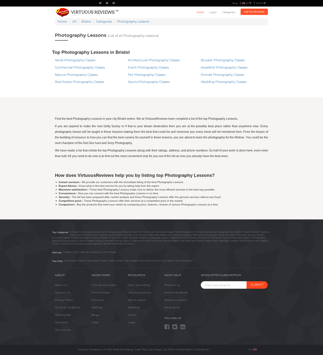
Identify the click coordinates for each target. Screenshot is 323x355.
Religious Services (104, 240)
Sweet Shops (211, 240)
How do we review (103, 285)
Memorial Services (246, 235)
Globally (67, 252)
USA (75, 252)
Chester (103, 260)
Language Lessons (159, 237)
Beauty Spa (178, 240)
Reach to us (172, 285)
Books (200, 240)
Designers (223, 232)
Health (238, 232)
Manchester (131, 260)
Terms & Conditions (67, 307)
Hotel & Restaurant (184, 232)
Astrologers (84, 237)
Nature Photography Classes (76, 75)
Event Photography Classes (148, 67)
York (177, 260)
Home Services (175, 235)
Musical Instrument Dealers (253, 240)
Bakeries (98, 243)
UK (87, 252)
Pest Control (199, 235)
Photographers (114, 232)
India (81, 252)
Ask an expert (137, 300)
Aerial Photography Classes (75, 60)
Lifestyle (103, 235)
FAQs (95, 322)
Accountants (85, 243)
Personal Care (130, 232)
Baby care (191, 240)
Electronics (75, 235)
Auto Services (140, 235)
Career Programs (141, 237)
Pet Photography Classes (146, 75)
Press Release (100, 292)
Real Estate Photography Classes (79, 82)
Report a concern (175, 300)
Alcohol (264, 232)
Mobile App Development (93, 232)
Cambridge (92, 260)
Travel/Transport (251, 232)
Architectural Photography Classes (154, 60)
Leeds (111, 260)
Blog (235, 3)
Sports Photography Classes (149, 82)
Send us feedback (176, 292)
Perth (157, 260)
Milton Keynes (146, 260)
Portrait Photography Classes (222, 75)
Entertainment (90, 235)
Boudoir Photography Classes (223, 60)
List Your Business (254, 11)
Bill (231, 232)
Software (74, 232)
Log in (213, 12)
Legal (170, 232)
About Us (61, 285)
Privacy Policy (64, 300)
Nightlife (127, 235)
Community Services (161, 240)
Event (233, 235)
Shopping (211, 235)
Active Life (223, 235)
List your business (139, 292)
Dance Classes (86, 240)
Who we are (63, 329)
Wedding (126, 237)
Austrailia (96, 252)
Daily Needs (160, 235)
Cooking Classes (99, 237)
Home (200, 12)
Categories (228, 12)
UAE (104, 252)
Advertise (134, 307)
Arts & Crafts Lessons (240, 237)
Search (132, 315)
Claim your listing (139, 285)
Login (132, 322)
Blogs (95, 315)
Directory (97, 300)
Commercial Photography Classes (80, 67)
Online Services (146, 232)
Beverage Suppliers (228, 240)
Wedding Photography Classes (224, 82)
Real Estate (161, 232)
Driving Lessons (122, 240)
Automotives (115, 235)
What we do (172, 307)
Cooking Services (69, 243)
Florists (55, 243)
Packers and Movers (113, 243)
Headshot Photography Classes (224, 67)
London (120, 260)
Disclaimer (62, 322)
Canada (112, 252)
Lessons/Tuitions (178, 237)
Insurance (216, 237)
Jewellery (129, 243)
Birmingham (70, 260)
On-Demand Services (205, 232)
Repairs (187, 235)
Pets (151, 235)
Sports (226, 237)
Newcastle (186, 260)
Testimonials (63, 315)
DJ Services (114, 237)
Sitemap (96, 307)
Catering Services (140, 240)
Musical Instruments (199, 237)
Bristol (260, 3)
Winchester (167, 260)
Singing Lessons (69, 240)
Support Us (62, 292)
